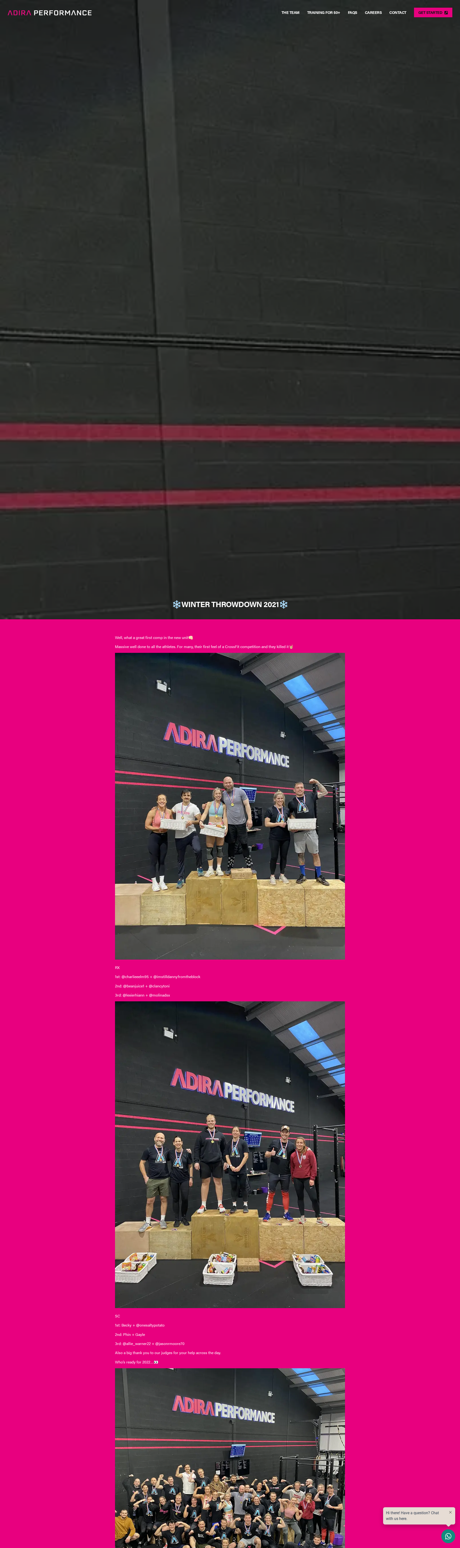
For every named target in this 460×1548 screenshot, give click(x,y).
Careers (373, 12)
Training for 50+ (323, 12)
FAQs (352, 12)
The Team (290, 12)
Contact (397, 12)
